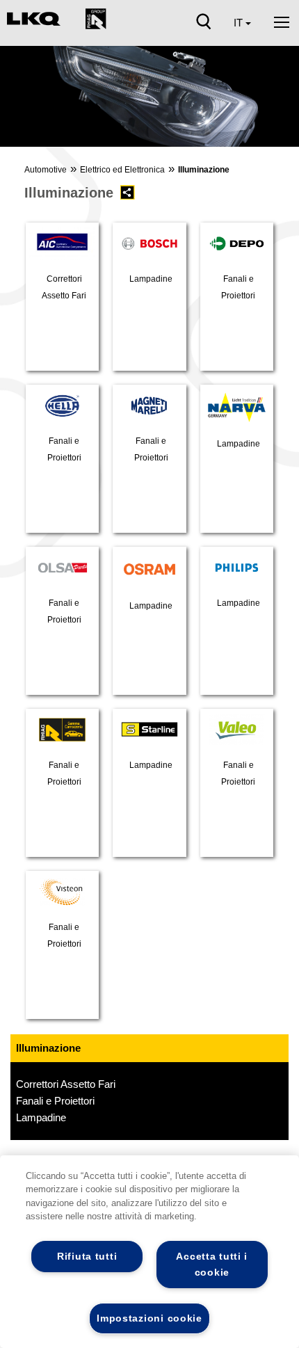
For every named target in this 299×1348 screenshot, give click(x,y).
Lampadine (41, 1117)
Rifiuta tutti (87, 1256)
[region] (149, 1251)
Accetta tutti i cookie (212, 1264)
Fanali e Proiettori (55, 1101)
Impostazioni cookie (149, 1318)
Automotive (45, 170)
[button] (18, 101)
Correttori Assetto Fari (65, 1084)
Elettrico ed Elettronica (122, 170)
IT (239, 23)
